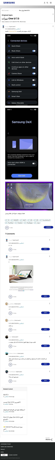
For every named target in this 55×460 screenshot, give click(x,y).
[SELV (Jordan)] (9, 2)
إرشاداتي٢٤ (10, 222)
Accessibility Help (6, 444)
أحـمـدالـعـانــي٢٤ (46, 220)
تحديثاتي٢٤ (20, 222)
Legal (2, 452)
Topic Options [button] (50, 14)
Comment (48, 227)
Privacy (3, 449)
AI (8, 220)
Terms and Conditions (7, 446)
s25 (37, 220)
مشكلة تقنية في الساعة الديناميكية (13, 410)
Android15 (16, 220)
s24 (31, 220)
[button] (50, 26)
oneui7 (24, 220)
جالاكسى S (18, 29)
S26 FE (5, 395)
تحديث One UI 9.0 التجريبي (11, 402)
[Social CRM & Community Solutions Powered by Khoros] (49, 439)
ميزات (38, 222)
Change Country (12, 455)
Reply (45, 249)
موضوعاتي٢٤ (29, 222)
